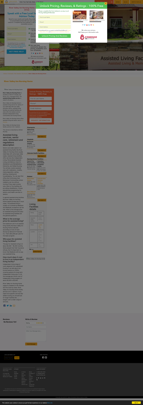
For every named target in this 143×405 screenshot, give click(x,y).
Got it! (136, 403)
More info (49, 403)
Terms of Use (45, 32)
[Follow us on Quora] (94, 25)
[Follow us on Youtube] (87, 25)
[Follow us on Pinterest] (92, 25)
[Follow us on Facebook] (83, 25)
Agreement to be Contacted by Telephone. (60, 32)
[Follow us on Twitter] (85, 25)
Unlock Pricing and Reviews (54, 36)
